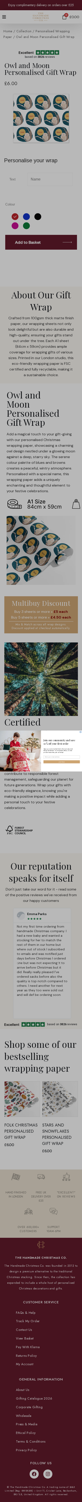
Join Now (62, 762)
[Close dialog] (80, 732)
